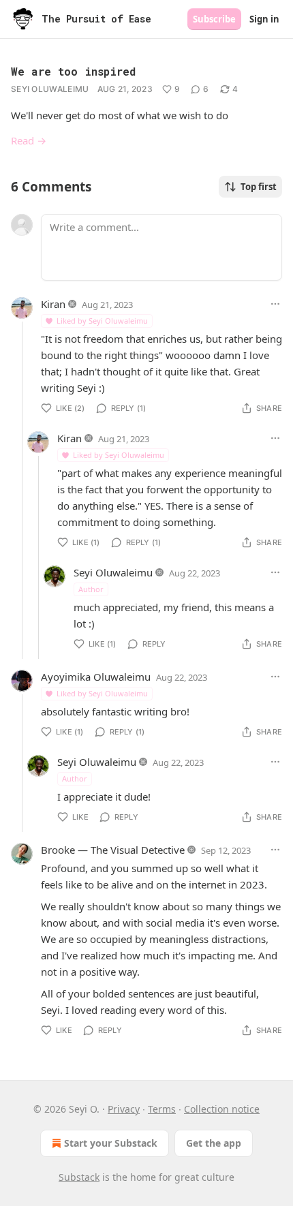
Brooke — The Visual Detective (113, 849)
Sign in (264, 19)
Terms (162, 1108)
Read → (28, 140)
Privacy (124, 1108)
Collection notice (222, 1108)
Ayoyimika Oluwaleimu (96, 676)
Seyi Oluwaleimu (50, 89)
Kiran (53, 304)
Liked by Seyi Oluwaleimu (102, 320)
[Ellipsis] (275, 304)
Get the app (213, 1143)
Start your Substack (110, 1143)
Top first (259, 187)
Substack (79, 1177)
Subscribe (214, 19)
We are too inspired (73, 71)
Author (91, 589)
